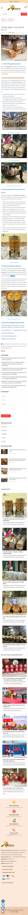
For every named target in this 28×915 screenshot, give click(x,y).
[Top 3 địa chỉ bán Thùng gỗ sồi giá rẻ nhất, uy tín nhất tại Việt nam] (4, 479)
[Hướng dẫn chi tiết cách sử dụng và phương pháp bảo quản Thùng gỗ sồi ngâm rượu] (4, 461)
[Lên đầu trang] (25, 908)
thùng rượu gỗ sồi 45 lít (6, 348)
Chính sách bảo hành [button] (7, 866)
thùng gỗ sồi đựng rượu (13, 346)
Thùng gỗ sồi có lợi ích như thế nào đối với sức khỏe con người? (14, 386)
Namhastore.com (9, 863)
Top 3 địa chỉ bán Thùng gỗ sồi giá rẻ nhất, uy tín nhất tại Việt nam (14, 373)
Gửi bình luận (6, 415)
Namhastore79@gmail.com (10, 861)
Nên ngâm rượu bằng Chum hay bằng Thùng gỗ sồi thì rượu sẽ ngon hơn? (14, 382)
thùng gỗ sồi (20, 344)
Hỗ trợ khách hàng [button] (7, 869)
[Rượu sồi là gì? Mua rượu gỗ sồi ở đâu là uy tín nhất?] (4, 451)
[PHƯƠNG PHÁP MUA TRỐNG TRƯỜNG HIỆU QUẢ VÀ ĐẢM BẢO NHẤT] (14, 695)
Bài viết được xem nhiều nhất (12, 655)
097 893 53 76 (13, 835)
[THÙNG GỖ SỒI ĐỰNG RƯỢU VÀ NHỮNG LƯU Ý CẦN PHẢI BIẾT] (14, 634)
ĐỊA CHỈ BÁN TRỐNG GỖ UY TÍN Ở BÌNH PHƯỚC (13, 788)
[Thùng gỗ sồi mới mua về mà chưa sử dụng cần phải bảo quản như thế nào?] (4, 471)
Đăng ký (11, 1)
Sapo (17, 911)
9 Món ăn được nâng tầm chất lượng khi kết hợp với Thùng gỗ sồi (14, 377)
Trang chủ (4, 426)
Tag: (3, 344)
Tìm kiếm (24, 14)
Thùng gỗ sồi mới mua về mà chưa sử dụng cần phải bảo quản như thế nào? (14, 369)
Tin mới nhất (5, 489)
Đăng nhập (16, 1)
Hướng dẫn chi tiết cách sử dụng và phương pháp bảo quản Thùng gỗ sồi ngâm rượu (13, 364)
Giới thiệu (4, 430)
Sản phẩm (4, 434)
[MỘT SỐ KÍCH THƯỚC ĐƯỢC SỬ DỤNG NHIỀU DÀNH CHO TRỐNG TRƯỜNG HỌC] (14, 749)
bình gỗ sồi (7, 344)
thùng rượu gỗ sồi (22, 346)
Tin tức (3, 437)
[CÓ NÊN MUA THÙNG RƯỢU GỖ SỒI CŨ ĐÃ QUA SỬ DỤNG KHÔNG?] (14, 505)
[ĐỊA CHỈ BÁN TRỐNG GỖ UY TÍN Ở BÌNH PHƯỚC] (14, 777)
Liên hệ (3, 441)
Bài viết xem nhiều (6, 446)
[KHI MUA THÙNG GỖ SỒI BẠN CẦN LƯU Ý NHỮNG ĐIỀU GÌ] (14, 570)
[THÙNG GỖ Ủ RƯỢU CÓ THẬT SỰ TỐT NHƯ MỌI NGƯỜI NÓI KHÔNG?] (14, 539)
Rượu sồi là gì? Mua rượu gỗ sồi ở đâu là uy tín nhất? (14, 358)
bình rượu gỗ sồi (13, 344)
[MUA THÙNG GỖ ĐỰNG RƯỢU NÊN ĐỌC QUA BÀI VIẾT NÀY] (14, 603)
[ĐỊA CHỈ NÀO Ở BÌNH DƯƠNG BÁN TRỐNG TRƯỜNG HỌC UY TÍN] (14, 722)
